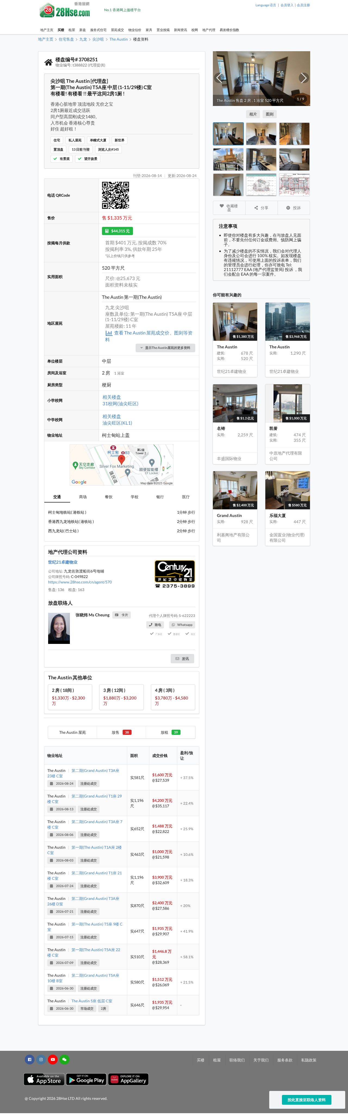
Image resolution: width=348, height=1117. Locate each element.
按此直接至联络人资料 (307, 1099)
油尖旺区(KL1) (117, 423)
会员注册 (303, 5)
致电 (158, 625)
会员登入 (287, 5)
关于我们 (261, 1060)
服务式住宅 (98, 30)
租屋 (72, 30)
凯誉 (273, 428)
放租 (169, 732)
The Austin (227, 346)
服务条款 (285, 1060)
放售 (120, 732)
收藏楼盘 (232, 207)
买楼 (61, 30)
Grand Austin (229, 515)
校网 (194, 30)
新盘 (82, 30)
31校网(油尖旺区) (120, 403)
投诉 (296, 207)
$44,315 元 (120, 231)
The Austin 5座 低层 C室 (92, 1001)
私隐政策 (308, 1060)
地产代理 (208, 30)
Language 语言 (266, 5)
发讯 (185, 658)
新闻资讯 (180, 30)
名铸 (221, 428)
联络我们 (237, 1060)
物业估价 (134, 30)
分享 (264, 207)
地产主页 (46, 30)
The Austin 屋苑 (72, 732)
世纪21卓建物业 (62, 561)
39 (176, 732)
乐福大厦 (277, 515)
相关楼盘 (111, 397)
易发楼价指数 (229, 30)
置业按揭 (163, 30)
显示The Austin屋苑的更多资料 (167, 348)
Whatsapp (184, 625)
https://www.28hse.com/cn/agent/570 (80, 582)
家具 (149, 30)
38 (127, 732)
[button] (219, 78)
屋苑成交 (117, 30)
